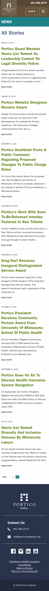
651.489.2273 (39, 2)
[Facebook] (13, 551)
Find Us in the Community (24, 571)
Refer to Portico (24, 568)
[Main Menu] (43, 11)
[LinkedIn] (28, 551)
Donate (31, 11)
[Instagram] (20, 551)
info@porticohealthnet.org (27, 536)
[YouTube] (35, 551)
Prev (5, 477)
